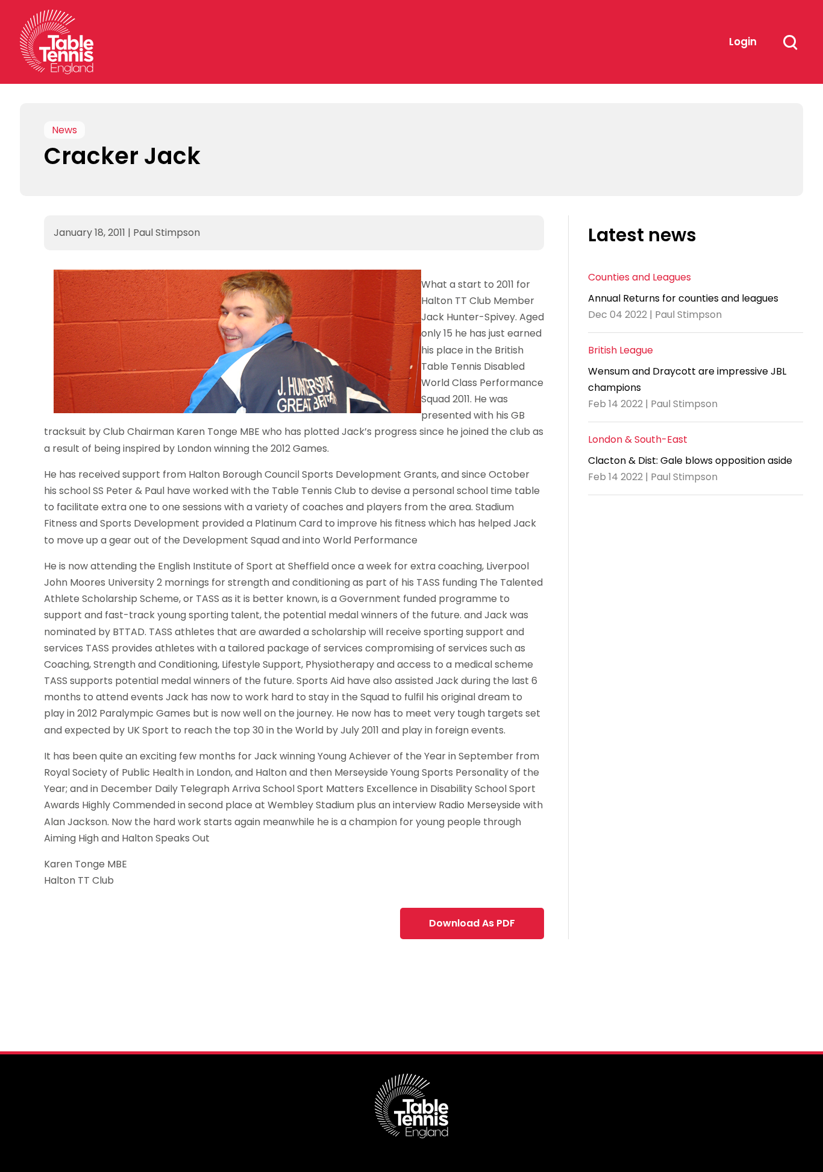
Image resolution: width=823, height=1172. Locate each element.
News (64, 130)
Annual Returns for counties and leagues (683, 298)
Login (743, 41)
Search (790, 42)
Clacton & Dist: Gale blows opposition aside (690, 460)
